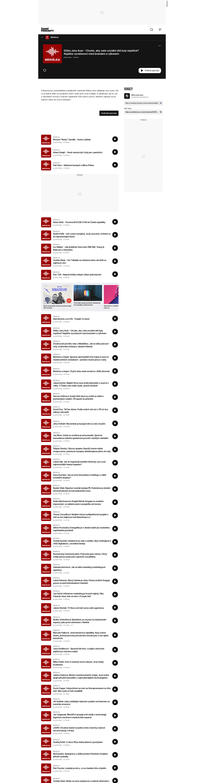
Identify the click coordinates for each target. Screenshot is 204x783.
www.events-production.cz (140, 97)
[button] (151, 29)
